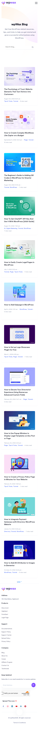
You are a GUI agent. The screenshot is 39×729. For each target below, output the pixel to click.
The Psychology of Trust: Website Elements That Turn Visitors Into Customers (18, 91)
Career (4, 659)
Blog (3, 652)
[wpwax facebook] (3, 706)
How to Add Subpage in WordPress (19, 305)
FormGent (5, 614)
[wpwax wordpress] (21, 706)
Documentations (7, 628)
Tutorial (15, 101)
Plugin (26, 140)
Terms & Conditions (19, 722)
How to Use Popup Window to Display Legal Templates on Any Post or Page (19, 435)
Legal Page (5, 617)
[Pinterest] (25, 706)
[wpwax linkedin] (12, 706)
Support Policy (6, 632)
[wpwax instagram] (8, 706)
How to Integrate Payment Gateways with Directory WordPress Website (19, 521)
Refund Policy (6, 638)
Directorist (5, 608)
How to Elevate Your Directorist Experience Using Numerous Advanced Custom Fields (17, 392)
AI (5, 228)
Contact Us (5, 665)
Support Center (7, 635)
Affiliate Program (7, 662)
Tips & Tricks (8, 101)
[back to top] (19, 712)
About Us (5, 656)
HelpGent (5, 611)
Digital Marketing (11, 228)
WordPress (13, 187)
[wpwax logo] (9, 3)
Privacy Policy (6, 641)
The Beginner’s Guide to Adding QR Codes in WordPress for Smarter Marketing (19, 177)
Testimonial (5, 668)
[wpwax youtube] (16, 706)
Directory (7, 531)
